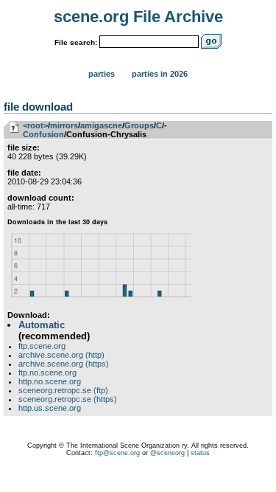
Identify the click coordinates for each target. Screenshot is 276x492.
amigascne (101, 125)
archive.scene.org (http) (61, 354)
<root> (35, 125)
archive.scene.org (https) (63, 363)
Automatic (41, 324)
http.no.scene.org (49, 381)
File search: (75, 42)
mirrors (64, 125)
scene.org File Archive (138, 16)
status (200, 453)
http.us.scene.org (49, 407)
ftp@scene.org (117, 453)
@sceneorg (167, 453)
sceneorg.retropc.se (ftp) (63, 390)
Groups (139, 125)
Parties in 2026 (160, 73)
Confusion (43, 134)
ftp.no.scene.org (47, 372)
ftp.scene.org (42, 346)
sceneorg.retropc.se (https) (67, 399)
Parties (101, 73)
